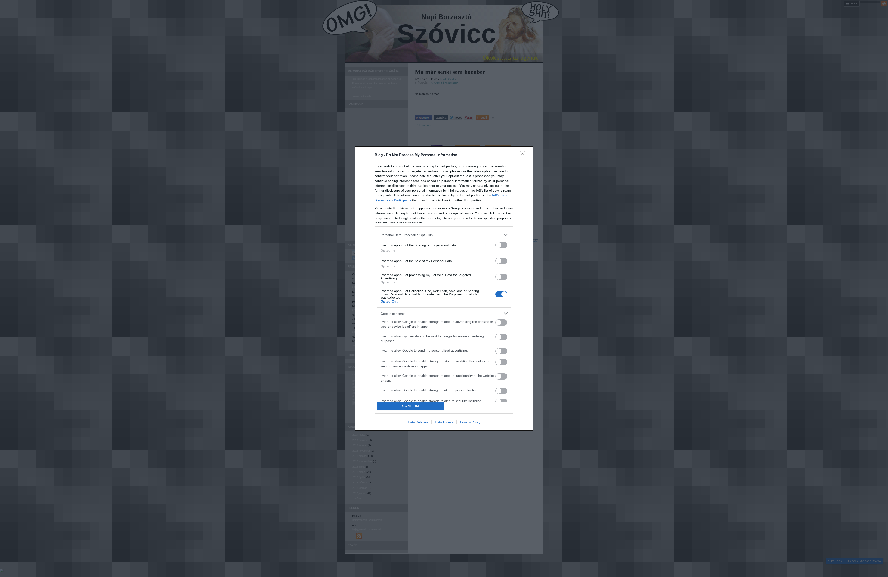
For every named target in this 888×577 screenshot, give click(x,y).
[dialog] (444, 288)
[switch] (501, 245)
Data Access (444, 422)
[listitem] (444, 234)
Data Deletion (418, 422)
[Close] (524, 155)
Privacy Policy (470, 422)
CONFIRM (410, 406)
